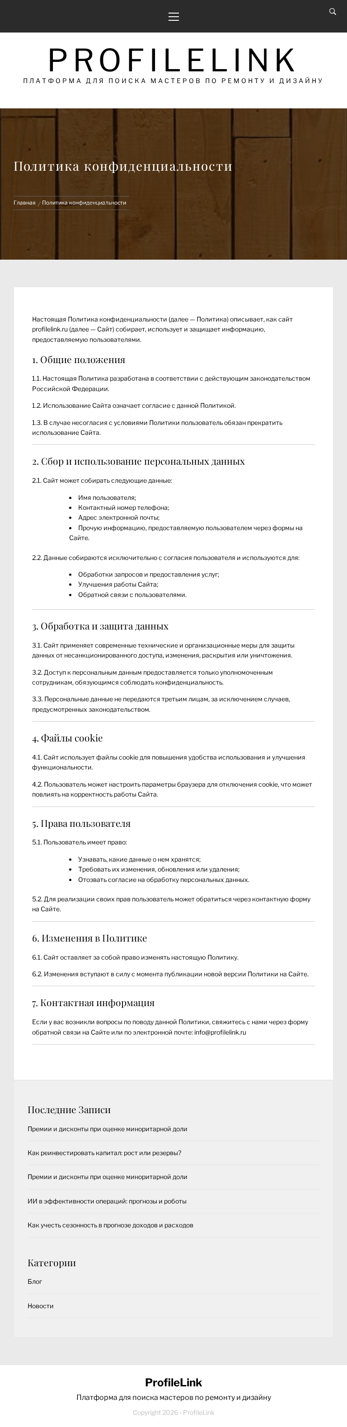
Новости (41, 1306)
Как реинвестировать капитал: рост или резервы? (104, 1153)
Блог (35, 1281)
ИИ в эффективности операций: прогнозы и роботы (107, 1201)
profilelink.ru (50, 329)
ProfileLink (173, 60)
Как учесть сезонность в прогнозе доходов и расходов (110, 1225)
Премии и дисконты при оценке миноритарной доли (108, 1129)
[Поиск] (332, 11)
